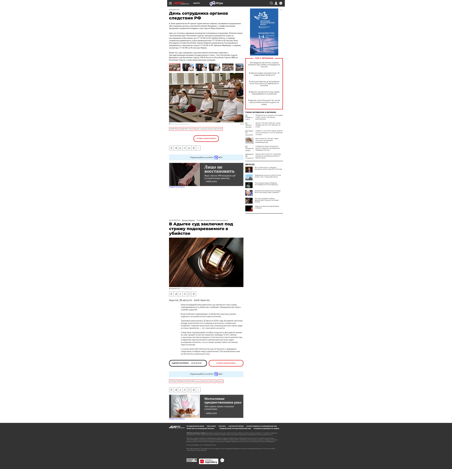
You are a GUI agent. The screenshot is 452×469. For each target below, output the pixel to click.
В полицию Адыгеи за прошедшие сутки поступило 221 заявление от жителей (264, 84)
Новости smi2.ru (177, 187)
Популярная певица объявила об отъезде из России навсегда (266, 184)
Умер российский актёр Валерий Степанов (267, 207)
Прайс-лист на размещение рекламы (200, 428)
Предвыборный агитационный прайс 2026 (235, 428)
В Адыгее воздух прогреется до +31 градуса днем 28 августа (264, 74)
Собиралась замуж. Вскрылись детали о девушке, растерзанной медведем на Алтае (267, 148)
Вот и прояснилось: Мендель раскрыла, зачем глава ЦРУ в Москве (268, 168)
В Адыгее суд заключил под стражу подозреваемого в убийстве (264, 93)
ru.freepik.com (187, 288)
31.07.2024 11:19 (174, 9)
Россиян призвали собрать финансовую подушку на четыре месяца (267, 200)
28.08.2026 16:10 (174, 220)
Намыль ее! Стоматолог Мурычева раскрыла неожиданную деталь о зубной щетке (268, 156)
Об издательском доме (195, 426)
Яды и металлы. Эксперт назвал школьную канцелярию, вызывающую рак (267, 140)
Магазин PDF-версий (236, 426)
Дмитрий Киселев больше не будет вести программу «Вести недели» (268, 191)
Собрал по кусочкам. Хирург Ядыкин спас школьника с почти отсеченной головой (269, 132)
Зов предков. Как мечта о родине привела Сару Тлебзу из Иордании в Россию (264, 65)
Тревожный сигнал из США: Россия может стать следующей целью (268, 176)
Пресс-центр (211, 426)
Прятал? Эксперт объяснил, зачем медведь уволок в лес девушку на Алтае (267, 125)
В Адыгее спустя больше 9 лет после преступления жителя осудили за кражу (264, 102)
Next (238, 94)
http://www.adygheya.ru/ (180, 124)
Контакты (222, 426)
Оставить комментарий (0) (206, 138)
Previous (174, 94)
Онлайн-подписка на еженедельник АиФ (261, 426)
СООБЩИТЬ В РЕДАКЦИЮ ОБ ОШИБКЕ (266, 428)
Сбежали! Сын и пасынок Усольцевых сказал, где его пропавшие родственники (269, 117)
